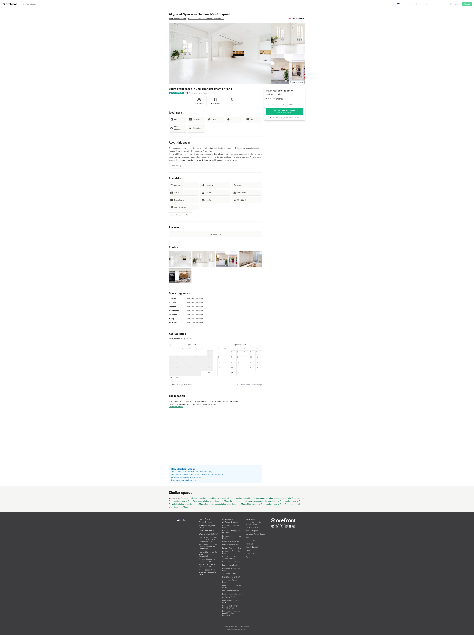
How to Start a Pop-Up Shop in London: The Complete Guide (208, 546)
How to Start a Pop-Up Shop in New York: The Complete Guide (208, 539)
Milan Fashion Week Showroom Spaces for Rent (208, 572)
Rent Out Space (252, 531)
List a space (250, 519)
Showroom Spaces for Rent (231, 569)
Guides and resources (207, 531)
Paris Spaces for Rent (230, 544)
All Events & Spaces (230, 522)
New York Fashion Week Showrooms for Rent (208, 565)
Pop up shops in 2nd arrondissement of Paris (199, 498)
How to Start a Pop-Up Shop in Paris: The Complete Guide (208, 554)
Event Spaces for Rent (231, 577)
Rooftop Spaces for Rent (232, 594)
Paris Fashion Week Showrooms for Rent (207, 560)
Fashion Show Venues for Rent (231, 601)
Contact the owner (176, 407)
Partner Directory (206, 522)
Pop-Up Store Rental (230, 565)
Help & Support (252, 547)
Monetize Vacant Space (255, 534)
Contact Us (250, 540)
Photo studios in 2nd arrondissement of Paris (265, 504)
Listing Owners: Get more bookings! (253, 523)
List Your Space (252, 527)
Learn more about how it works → (184, 480)
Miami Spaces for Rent (231, 541)
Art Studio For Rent (230, 597)
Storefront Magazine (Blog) (207, 526)
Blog (247, 537)
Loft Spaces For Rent (230, 591)
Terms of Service (252, 553)
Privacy (248, 557)
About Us (249, 544)
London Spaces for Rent (231, 548)
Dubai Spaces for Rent (231, 562)
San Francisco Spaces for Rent (231, 532)
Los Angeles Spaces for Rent (231, 537)
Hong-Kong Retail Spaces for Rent (229, 557)
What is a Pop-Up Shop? (208, 534)
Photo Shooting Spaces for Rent (231, 586)
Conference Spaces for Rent (231, 581)
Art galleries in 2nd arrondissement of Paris (285, 501)
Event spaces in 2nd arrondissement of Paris (272, 498)
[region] (215, 439)
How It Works (204, 519)
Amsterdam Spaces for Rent (231, 552)
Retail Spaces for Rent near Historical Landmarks (231, 613)
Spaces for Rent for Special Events (230, 607)
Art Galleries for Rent (230, 573)
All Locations (227, 519)
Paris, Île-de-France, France (198, 93)
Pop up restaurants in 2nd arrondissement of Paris (225, 504)
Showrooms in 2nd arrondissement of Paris (235, 498)
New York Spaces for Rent (230, 526)
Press (248, 550)
